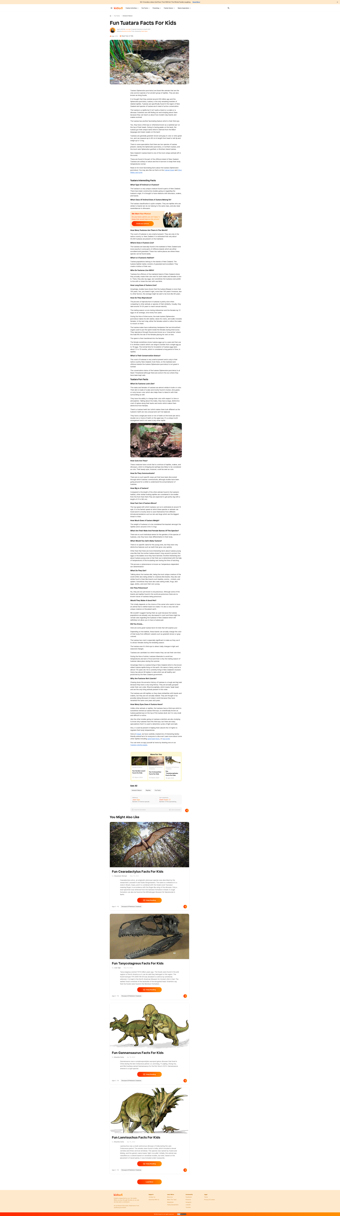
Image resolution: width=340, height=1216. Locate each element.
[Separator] (187, 810)
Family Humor (168, 8)
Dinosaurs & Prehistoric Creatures (156, 768)
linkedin (188, 1204)
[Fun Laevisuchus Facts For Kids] (149, 1110)
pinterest (188, 1199)
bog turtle (166, 739)
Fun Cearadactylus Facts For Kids (137, 871)
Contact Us (152, 1197)
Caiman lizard (169, 170)
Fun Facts (145, 8)
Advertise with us (154, 1199)
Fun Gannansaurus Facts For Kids (138, 1053)
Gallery (116, 82)
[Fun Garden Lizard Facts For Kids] (139, 760)
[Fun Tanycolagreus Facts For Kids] (149, 936)
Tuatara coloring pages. (139, 745)
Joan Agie (128, 29)
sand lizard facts (153, 739)
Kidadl (111, 15)
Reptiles (148, 790)
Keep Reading (151, 900)
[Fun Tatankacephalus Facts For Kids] (173, 760)
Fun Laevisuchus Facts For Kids (136, 1137)
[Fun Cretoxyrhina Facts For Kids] (156, 760)
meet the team (171, 1199)
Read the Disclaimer (140, 809)
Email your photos (142, 223)
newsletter (170, 1202)
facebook (189, 1197)
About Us (170, 1197)
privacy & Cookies (209, 1199)
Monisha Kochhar (126, 31)
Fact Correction (176, 809)
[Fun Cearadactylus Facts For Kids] (149, 844)
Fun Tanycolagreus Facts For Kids (138, 963)
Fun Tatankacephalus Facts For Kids (172, 773)
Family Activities (131, 8)
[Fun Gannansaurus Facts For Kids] (149, 1025)
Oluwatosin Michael (120, 876)
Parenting (156, 8)
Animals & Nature (137, 767)
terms (206, 1197)
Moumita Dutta (119, 1057)
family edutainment (172, 1204)
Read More (196, 2)
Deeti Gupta (144, 31)
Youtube (188, 1207)
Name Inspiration (183, 8)
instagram (188, 1202)
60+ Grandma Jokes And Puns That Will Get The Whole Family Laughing (165, 2)
